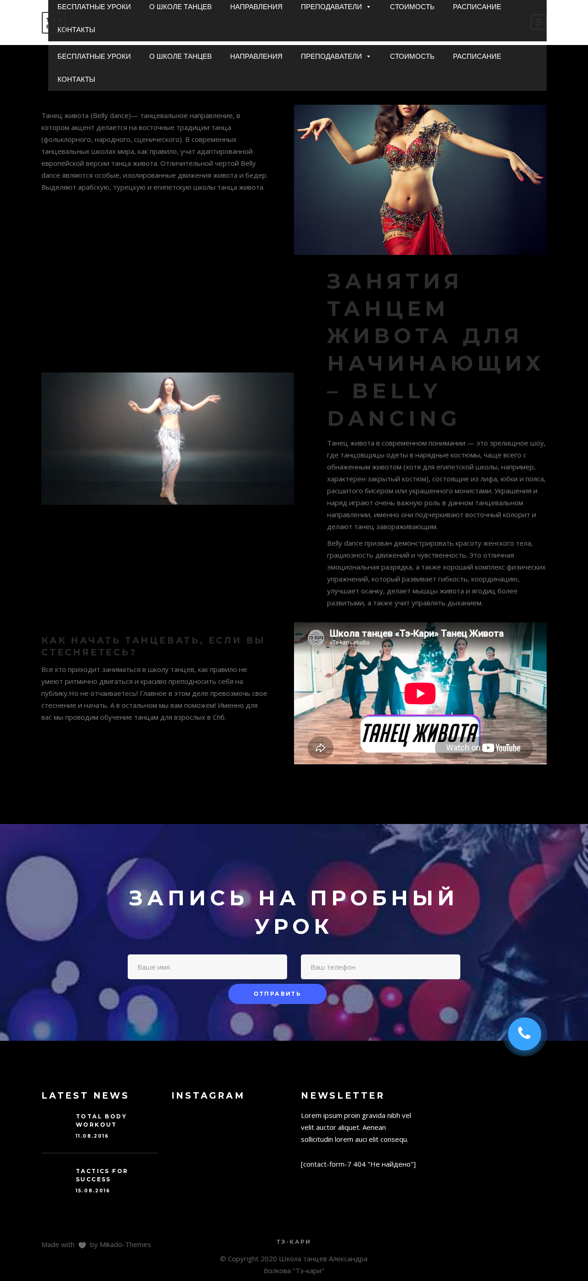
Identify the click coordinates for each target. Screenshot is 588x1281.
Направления (256, 56)
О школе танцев (180, 56)
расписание (477, 56)
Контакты (76, 79)
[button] (368, 56)
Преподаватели (331, 56)
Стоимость (412, 56)
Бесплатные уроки (94, 56)
